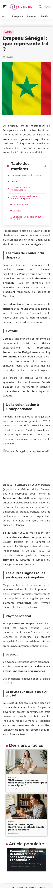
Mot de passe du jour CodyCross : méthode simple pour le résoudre (26, 827)
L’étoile (14, 181)
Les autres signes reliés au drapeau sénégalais (24, 197)
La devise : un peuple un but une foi (27, 218)
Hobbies (12, 777)
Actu (8, 32)
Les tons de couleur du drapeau (26, 175)
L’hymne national (21, 204)
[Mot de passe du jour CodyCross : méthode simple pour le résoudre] (26, 806)
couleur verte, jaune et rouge (21, 139)
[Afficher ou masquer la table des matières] (45, 166)
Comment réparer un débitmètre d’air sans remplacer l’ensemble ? (26, 855)
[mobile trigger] (5, 6)
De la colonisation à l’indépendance (20, 188)
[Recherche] (40, 6)
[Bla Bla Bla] (21, 6)
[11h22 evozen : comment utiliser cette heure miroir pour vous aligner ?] (26, 762)
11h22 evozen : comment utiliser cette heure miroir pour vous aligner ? (27, 783)
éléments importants (17, 602)
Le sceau (17, 210)
